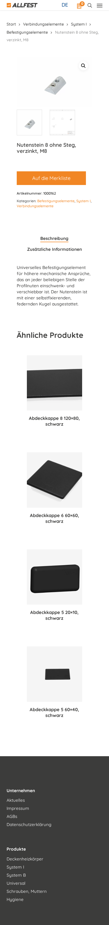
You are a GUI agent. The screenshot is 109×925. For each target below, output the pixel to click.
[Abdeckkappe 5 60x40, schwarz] (54, 674)
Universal (16, 883)
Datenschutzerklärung (29, 824)
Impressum (18, 808)
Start (11, 24)
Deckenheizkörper (25, 858)
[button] (83, 65)
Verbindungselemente (43, 24)
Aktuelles (16, 800)
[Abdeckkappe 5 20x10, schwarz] (54, 577)
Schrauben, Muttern (27, 891)
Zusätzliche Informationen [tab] (54, 249)
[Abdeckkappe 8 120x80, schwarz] (54, 382)
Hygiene (15, 899)
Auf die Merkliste (51, 178)
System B (16, 875)
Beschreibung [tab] (54, 238)
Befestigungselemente (27, 32)
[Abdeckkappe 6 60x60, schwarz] (54, 479)
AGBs (12, 816)
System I (79, 24)
